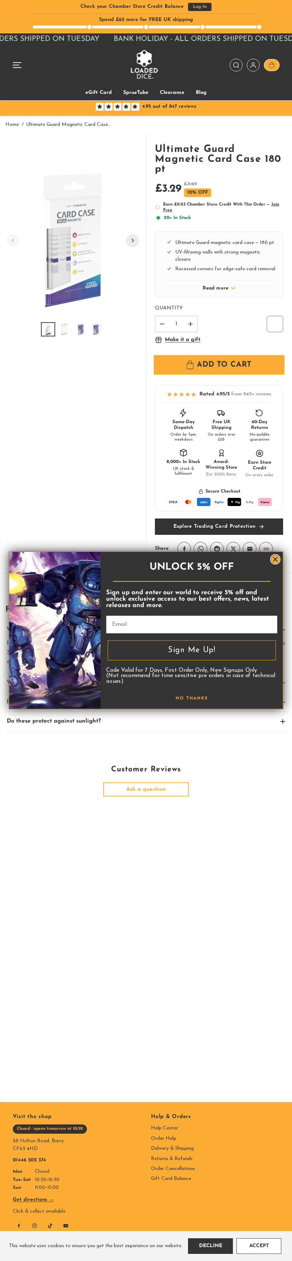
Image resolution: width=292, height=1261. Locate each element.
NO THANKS (192, 698)
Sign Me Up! (191, 651)
